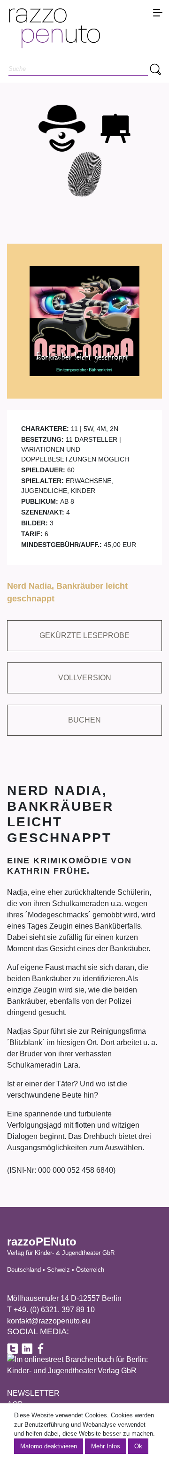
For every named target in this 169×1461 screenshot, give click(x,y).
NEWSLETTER (33, 1393)
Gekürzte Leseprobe (84, 635)
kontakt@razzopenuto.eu (48, 1321)
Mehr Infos (105, 1446)
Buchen (84, 720)
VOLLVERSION (84, 678)
